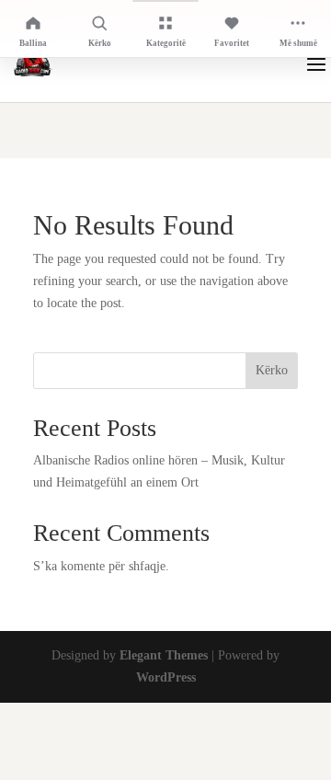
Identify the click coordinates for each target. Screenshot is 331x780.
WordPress (166, 677)
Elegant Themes (164, 655)
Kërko (272, 370)
